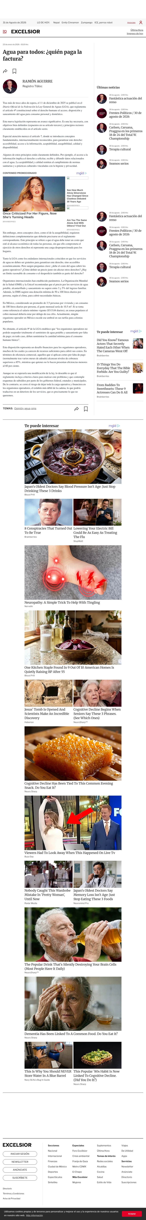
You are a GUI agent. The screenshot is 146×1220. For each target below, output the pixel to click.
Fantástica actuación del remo (125, 100)
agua (27, 408)
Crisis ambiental (80, 1156)
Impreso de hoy (135, 33)
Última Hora (137, 30)
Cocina (100, 1172)
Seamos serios (119, 163)
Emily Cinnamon (70, 22)
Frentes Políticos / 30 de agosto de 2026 (125, 114)
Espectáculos (55, 1177)
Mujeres (76, 1182)
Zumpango (86, 22)
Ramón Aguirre (37, 81)
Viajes (124, 1145)
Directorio (7, 1188)
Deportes (53, 1172)
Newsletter (20, 1162)
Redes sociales (105, 1161)
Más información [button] (34, 1215)
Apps (124, 1156)
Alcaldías (102, 1166)
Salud (100, 1177)
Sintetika (52, 1182)
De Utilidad (127, 1150)
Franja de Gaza (80, 1161)
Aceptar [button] (132, 1214)
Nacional (52, 1150)
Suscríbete (20, 1177)
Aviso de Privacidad (11, 1198)
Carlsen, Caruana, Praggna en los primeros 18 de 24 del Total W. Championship (126, 133)
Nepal (56, 22)
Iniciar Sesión (20, 1154)
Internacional (55, 1156)
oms (33, 408)
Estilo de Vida (104, 1182)
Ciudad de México (57, 1166)
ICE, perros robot (103, 22)
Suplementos (104, 1145)
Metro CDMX (79, 1166)
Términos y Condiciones (13, 1193)
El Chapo (77, 1172)
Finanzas (52, 1161)
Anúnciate (131, 22)
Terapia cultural (120, 149)
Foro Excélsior (80, 1150)
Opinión (18, 408)
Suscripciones (128, 1182)
